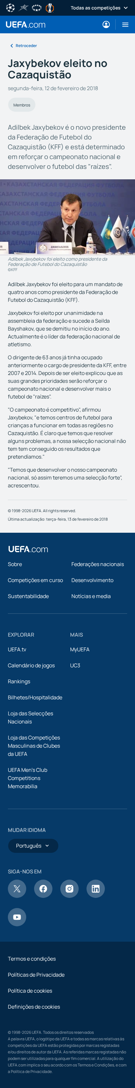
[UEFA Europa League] (50, 7)
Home (25, 24)
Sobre (15, 564)
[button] (123, 24)
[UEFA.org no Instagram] (69, 896)
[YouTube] (17, 924)
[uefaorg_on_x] (17, 896)
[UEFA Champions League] (10, 7)
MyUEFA (79, 649)
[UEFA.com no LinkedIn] (96, 896)
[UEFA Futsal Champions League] (23, 7)
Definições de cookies (34, 1006)
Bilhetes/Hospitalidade (35, 697)
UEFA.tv (17, 649)
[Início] (28, 549)
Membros (21, 105)
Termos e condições (32, 958)
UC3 (75, 665)
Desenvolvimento (92, 580)
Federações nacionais (97, 564)
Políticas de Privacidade (36, 974)
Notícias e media (91, 596)
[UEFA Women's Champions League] (36, 7)
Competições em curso (35, 580)
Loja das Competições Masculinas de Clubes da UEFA (34, 745)
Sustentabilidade (28, 596)
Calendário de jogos (31, 665)
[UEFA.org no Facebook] (43, 896)
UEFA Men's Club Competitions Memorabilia (27, 778)
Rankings (19, 681)
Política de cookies (30, 990)
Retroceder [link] (26, 45)
